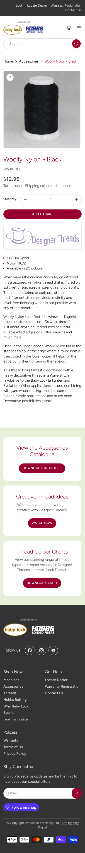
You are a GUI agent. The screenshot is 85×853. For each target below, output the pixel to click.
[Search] (76, 43)
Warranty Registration (66, 6)
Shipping (32, 186)
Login (20, 6)
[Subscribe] (77, 793)
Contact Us (73, 10)
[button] (77, 27)
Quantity (10, 199)
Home (8, 61)
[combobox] (42, 44)
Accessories (29, 61)
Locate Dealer (37, 6)
